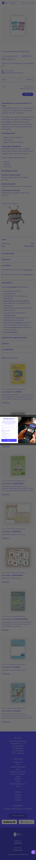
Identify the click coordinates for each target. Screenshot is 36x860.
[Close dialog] (34, 418)
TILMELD (9, 440)
